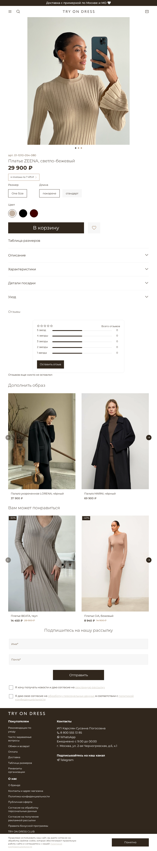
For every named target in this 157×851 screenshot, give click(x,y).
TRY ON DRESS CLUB (21, 831)
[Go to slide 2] (78, 148)
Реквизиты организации (16, 770)
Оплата (13, 751)
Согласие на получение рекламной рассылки (23, 818)
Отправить (78, 675)
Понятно (130, 842)
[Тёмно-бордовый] (34, 213)
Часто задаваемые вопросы (19, 739)
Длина (43, 184)
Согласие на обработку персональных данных (23, 809)
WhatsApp (67, 737)
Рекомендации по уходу (19, 729)
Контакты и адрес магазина (25, 791)
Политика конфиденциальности (29, 796)
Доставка (14, 757)
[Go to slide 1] (75, 148)
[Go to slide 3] (81, 148)
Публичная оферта (20, 802)
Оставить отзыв (50, 364)
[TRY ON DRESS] (78, 11)
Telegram (67, 760)
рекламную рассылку (90, 687)
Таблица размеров (20, 763)
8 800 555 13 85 (71, 732)
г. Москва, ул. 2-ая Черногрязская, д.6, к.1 (87, 746)
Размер (13, 184)
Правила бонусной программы (28, 825)
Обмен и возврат (19, 746)
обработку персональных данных (71, 695)
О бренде (14, 785)
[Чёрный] (23, 213)
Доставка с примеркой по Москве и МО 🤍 (78, 3)
